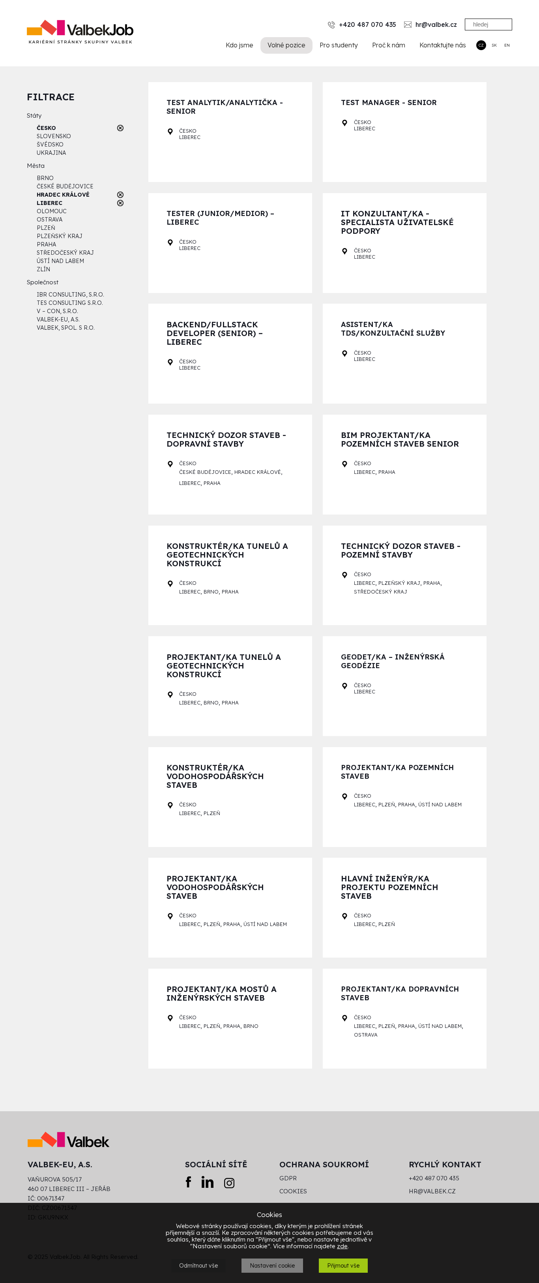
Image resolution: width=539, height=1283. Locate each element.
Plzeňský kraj (59, 236)
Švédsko (50, 144)
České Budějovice (65, 186)
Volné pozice (286, 45)
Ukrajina (51, 152)
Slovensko (54, 136)
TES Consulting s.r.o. (70, 302)
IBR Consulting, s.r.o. (70, 294)
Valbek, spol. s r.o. (66, 327)
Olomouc (52, 211)
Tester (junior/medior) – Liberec (220, 218)
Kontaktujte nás (442, 45)
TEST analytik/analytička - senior (225, 107)
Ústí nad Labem (60, 261)
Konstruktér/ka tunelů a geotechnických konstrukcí (227, 555)
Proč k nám (388, 45)
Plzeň (46, 227)
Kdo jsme (239, 45)
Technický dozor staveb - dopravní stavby (226, 440)
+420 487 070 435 (434, 1178)
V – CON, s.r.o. (57, 311)
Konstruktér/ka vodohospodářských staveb (215, 776)
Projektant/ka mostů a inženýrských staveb (222, 994)
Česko (188, 131)
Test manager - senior (389, 102)
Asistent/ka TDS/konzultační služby (393, 329)
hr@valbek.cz (432, 1191)
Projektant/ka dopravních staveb (400, 993)
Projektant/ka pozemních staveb (397, 772)
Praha (46, 244)
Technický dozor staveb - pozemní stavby (400, 551)
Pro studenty (339, 45)
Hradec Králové (257, 472)
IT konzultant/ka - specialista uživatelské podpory (397, 222)
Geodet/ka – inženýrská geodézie (393, 661)
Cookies (293, 1191)
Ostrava (49, 219)
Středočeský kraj (65, 252)
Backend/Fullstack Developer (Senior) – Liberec (215, 333)
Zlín (43, 269)
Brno (45, 178)
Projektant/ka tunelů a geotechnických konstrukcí (224, 666)
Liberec (189, 137)
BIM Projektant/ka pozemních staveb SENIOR (400, 440)
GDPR (288, 1178)
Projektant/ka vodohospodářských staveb (215, 887)
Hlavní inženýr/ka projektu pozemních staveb (389, 887)
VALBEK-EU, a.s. (58, 319)
